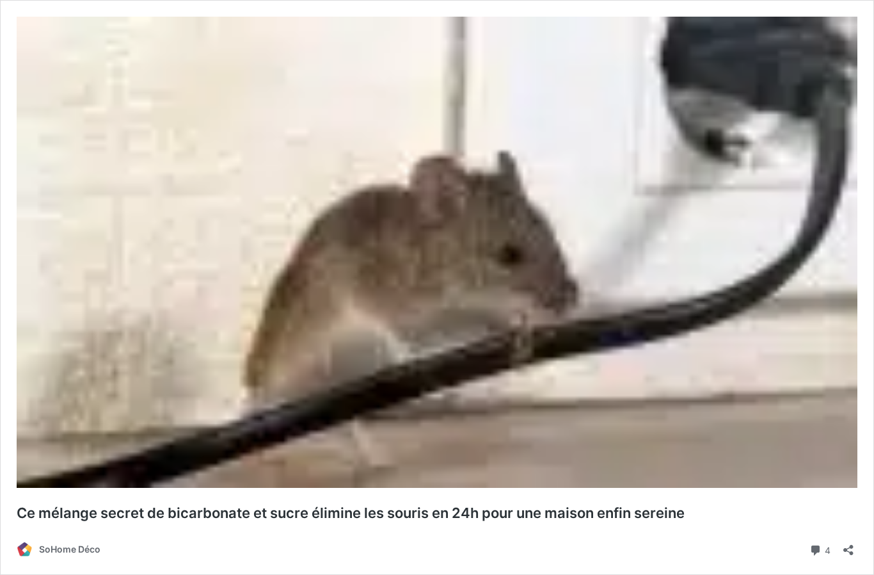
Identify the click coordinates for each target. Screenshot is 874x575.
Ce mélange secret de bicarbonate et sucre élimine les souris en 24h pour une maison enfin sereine (351, 513)
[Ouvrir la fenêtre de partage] (848, 546)
